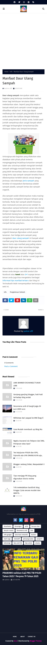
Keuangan (18, 526)
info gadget (8, 535)
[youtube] (32, 520)
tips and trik (18, 543)
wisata (37, 543)
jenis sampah (28, 181)
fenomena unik (22, 530)
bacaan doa (35, 526)
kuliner (33, 535)
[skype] (33, 2)
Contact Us (31, 636)
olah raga (7, 539)
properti (39, 539)
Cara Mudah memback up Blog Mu (27, 429)
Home (6, 72)
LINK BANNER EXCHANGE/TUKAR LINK (26, 384)
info (11, 72)
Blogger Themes (36, 641)
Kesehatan (7, 526)
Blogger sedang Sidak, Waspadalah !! (28, 464)
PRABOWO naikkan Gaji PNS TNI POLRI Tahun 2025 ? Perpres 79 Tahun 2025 (22, 575)
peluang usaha (28, 539)
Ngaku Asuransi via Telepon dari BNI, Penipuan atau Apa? (28, 442)
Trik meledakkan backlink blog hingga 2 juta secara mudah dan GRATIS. (26, 490)
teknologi (7, 543)
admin (7, 580)
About (22, 636)
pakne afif (8, 88)
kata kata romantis (21, 535)
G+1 (26, 274)
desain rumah (8, 530)
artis (26, 526)
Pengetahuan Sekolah (17, 292)
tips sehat (28, 543)
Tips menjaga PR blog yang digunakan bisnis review (24, 477)
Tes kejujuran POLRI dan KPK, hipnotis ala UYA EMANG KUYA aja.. (28, 454)
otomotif (17, 539)
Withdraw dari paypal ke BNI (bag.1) (28, 418)
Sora (15, 641)
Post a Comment (11, 366)
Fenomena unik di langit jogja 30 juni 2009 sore (27, 407)
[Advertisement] (23, 40)
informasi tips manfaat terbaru (16, 280)
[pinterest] (28, 2)
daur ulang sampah (20, 238)
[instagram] (24, 2)
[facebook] (14, 2)
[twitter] (19, 2)
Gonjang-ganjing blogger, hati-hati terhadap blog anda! (28, 395)
